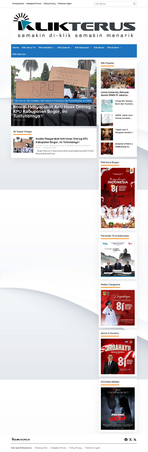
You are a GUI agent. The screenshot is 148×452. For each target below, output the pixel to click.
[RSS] (135, 439)
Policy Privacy (76, 448)
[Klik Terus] (74, 25)
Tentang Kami (41, 448)
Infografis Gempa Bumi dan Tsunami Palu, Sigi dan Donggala (124, 102)
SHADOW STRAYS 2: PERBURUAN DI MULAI (124, 145)
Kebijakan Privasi (58, 448)
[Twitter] (130, 439)
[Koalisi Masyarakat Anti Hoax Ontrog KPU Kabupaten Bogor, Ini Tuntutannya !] (56, 153)
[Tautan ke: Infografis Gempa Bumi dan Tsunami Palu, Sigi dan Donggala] (107, 105)
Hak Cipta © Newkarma (21, 448)
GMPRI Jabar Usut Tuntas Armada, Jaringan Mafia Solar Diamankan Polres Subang (124, 117)
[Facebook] (126, 439)
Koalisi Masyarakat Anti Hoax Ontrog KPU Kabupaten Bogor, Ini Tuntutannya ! (52, 111)
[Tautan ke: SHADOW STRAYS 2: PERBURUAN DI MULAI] (107, 148)
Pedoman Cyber (92, 448)
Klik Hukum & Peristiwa (51, 100)
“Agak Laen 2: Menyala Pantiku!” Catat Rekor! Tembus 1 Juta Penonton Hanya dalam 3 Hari (123, 131)
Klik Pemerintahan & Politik (78, 100)
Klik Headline (33, 100)
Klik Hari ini (20, 100)
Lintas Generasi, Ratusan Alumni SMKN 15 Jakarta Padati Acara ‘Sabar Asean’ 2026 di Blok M (116, 94)
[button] (134, 3)
